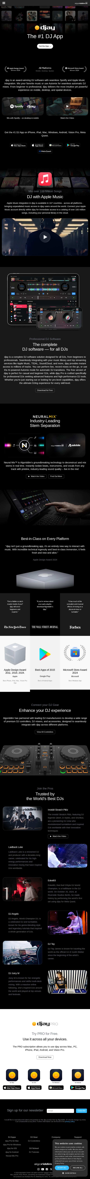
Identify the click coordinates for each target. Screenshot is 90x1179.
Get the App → (45, 46)
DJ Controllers (34, 1141)
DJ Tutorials (34, 1152)
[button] (45, 390)
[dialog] (70, 1158)
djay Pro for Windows (12, 1145)
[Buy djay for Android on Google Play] (73, 145)
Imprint (46, 1173)
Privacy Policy (59, 1163)
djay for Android (12, 1152)
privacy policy (69, 1121)
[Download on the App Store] (18, 145)
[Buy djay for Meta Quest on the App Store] (45, 151)
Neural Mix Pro (12, 1156)
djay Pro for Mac (12, 1141)
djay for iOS (12, 1148)
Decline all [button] (77, 1168)
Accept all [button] (62, 1168)
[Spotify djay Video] (45, 237)
